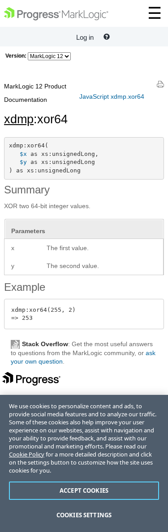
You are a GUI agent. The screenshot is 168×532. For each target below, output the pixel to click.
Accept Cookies (84, 490)
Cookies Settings (84, 515)
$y (23, 162)
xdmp (19, 119)
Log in (85, 37)
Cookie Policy (26, 454)
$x (23, 154)
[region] (84, 463)
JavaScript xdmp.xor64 (111, 96)
